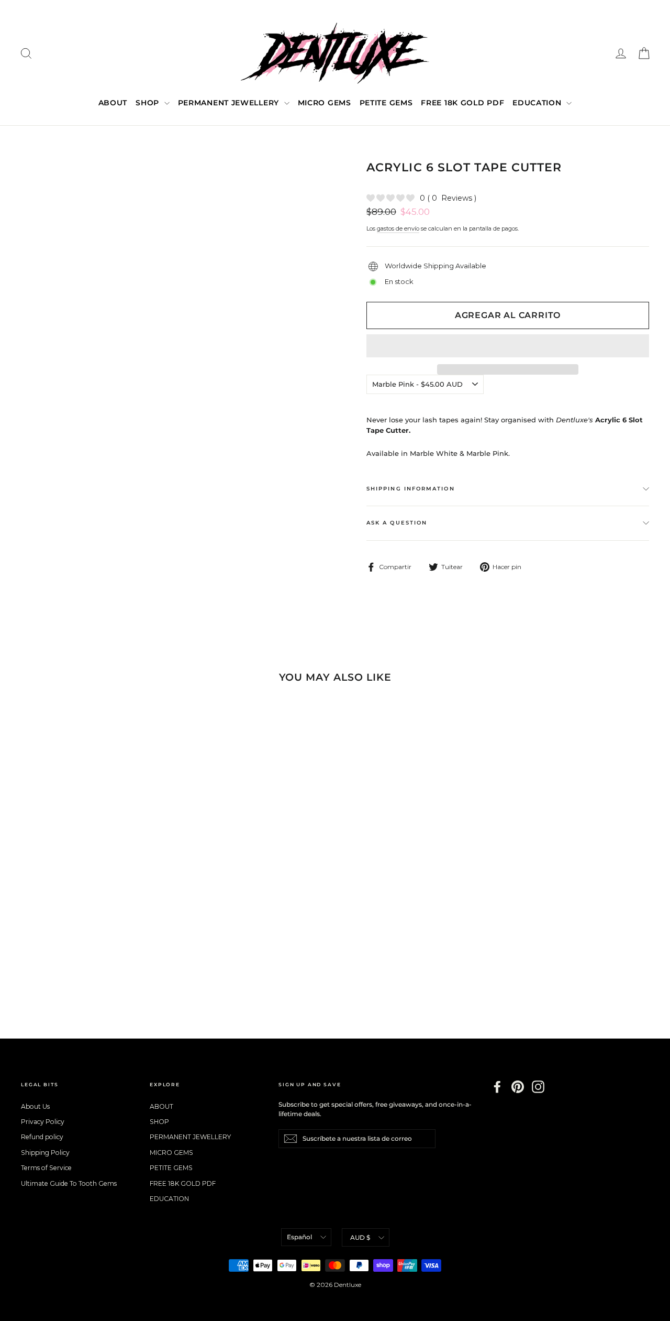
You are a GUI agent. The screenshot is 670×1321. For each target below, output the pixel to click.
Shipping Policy (45, 1152)
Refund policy (42, 1137)
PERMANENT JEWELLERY (230, 102)
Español (299, 1237)
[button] (507, 345)
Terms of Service (46, 1168)
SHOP (149, 102)
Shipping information (410, 488)
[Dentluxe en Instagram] (538, 1086)
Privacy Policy (42, 1122)
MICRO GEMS (324, 102)
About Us (35, 1106)
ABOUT (113, 102)
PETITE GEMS (386, 102)
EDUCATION (538, 102)
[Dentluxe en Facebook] (497, 1086)
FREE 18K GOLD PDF (462, 102)
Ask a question (396, 522)
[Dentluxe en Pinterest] (517, 1086)
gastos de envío (398, 228)
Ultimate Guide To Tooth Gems (69, 1183)
